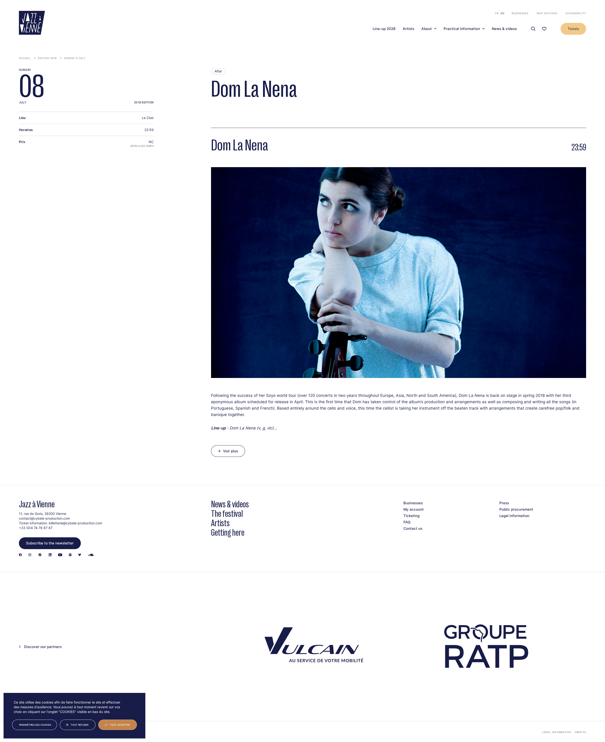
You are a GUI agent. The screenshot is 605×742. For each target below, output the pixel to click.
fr (496, 13)
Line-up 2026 (384, 28)
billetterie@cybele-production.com (75, 523)
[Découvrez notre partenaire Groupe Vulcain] (312, 646)
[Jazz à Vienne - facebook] (20, 555)
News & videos (504, 28)
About (426, 28)
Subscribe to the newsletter (50, 543)
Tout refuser (79, 724)
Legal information (514, 515)
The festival (227, 513)
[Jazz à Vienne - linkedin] (50, 555)
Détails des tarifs (142, 146)
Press (504, 502)
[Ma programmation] (544, 29)
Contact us (412, 528)
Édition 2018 (47, 58)
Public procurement (516, 509)
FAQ (407, 522)
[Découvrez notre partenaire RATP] (485, 646)
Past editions (547, 13)
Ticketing (411, 515)
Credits (580, 732)
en (503, 13)
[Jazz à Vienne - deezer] (79, 555)
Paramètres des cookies (35, 724)
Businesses (520, 13)
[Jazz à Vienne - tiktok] (40, 555)
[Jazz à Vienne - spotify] (70, 555)
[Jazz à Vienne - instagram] (29, 555)
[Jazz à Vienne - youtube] (60, 555)
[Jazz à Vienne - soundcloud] (91, 555)
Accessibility (576, 13)
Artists (408, 28)
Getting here (227, 532)
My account (413, 509)
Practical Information (462, 28)
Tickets (573, 28)
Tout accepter (120, 724)
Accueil (25, 58)
